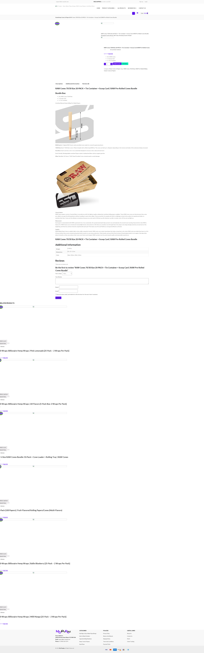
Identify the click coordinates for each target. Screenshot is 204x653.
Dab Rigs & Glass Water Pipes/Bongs (87, 633)
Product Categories (108, 8)
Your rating (58, 273)
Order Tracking (130, 641)
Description (59, 83)
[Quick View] (8, 343)
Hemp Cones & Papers (63, 17)
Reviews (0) (85, 83)
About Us (129, 633)
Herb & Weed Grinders (84, 636)
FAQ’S (128, 638)
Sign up (141, 1)
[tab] (59, 84)
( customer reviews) (115, 49)
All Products (122, 8)
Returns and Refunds (108, 636)
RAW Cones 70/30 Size (129, 68)
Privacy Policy (106, 633)
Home (98, 8)
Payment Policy (106, 644)
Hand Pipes (82, 644)
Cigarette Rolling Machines (85, 638)
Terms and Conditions (108, 641)
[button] (144, 13)
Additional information (72, 83)
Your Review (58, 277)
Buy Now (125, 63)
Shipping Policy (106, 638)
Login (146, 1)
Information (132, 8)
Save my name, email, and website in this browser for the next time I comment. (77, 294)
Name (57, 287)
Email (57, 291)
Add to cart (117, 63)
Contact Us (142, 8)
